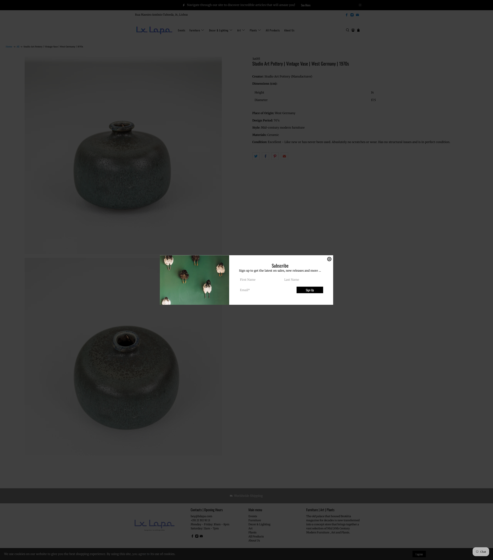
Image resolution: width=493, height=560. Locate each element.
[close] (329, 259)
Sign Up (310, 290)
